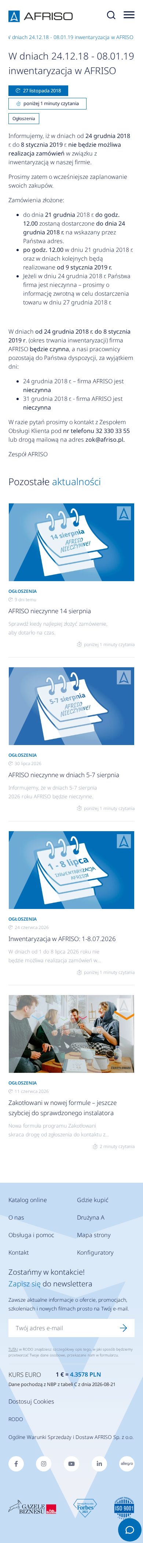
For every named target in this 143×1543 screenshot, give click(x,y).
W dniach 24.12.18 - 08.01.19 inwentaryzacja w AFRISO (69, 37)
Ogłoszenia (23, 118)
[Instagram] (43, 1463)
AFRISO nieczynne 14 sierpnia (49, 611)
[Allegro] (127, 1463)
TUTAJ (13, 1349)
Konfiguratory (95, 1252)
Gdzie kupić (93, 1200)
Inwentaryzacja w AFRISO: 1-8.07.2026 (62, 938)
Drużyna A (90, 1217)
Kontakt (18, 1252)
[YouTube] (71, 1463)
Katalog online (27, 1200)
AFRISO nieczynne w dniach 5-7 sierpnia (63, 775)
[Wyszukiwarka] (111, 16)
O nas (16, 1217)
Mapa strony (94, 1235)
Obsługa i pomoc (31, 1235)
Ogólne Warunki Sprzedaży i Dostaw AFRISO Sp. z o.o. (70, 1436)
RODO (15, 1419)
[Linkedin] (99, 1463)
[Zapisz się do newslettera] (124, 1328)
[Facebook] (16, 1463)
